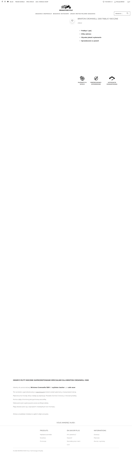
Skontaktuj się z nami (73, 441)
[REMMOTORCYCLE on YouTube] (8, 1)
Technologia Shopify (36, 451)
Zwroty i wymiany (99, 441)
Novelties (43, 438)
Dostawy (96, 434)
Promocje (43, 441)
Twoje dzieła (20, 1)
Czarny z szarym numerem (88, 64)
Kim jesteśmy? (71, 434)
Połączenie (120, 1)
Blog (11, 1)
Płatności (97, 438)
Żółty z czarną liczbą (86, 54)
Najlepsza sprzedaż (46, 434)
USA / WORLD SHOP (42, 1)
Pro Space (30, 1)
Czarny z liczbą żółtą (86, 59)
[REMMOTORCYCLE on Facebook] (2, 1)
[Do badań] (127, 13)
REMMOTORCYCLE (24, 451)
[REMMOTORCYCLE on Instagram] (5, 1)
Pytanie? (69, 438)
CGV (68, 444)
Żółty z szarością (103, 54)
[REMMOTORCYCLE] (66, 8)
